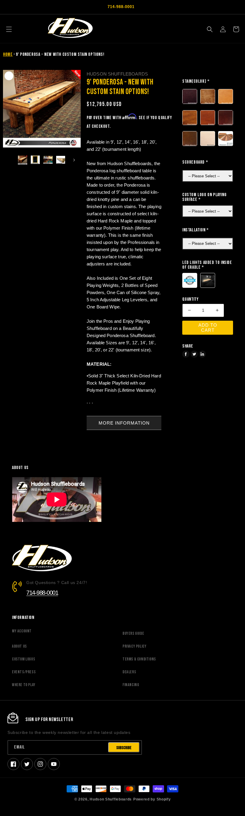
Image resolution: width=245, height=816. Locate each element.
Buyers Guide (133, 633)
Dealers (129, 671)
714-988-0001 (42, 592)
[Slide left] (9, 160)
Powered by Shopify (152, 799)
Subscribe (123, 747)
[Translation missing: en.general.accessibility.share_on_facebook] (185, 354)
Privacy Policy (134, 646)
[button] (9, 29)
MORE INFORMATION (124, 422)
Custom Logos (23, 659)
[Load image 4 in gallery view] (61, 160)
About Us (19, 646)
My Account (22, 631)
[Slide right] (74, 160)
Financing (130, 684)
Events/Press (24, 671)
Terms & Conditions (139, 659)
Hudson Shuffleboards (111, 799)
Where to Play (24, 684)
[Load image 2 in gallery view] (35, 160)
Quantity (190, 299)
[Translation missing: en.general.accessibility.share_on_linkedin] (202, 354)
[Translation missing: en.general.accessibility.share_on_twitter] (194, 354)
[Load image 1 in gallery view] (22, 160)
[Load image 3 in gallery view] (48, 160)
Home (8, 54)
